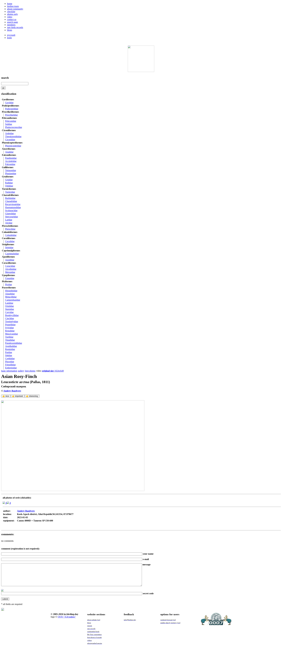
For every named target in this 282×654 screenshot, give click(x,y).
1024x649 (53, 371)
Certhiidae (10, 358)
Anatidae (9, 152)
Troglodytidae (11, 321)
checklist (11, 11)
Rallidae (9, 182)
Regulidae (10, 330)
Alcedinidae (10, 269)
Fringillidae (10, 364)
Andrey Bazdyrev (12, 391)
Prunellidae (10, 324)
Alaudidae (10, 293)
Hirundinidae (11, 290)
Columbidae (10, 235)
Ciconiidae (10, 139)
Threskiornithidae (13, 136)
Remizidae (10, 349)
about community (15, 9)
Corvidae (9, 312)
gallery (21, 371)
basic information (9, 371)
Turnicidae (10, 192)
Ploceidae (9, 361)
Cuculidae (10, 241)
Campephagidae (12, 300)
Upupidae (9, 278)
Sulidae (8, 124)
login (9, 37)
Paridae (8, 352)
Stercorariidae (11, 216)
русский (11, 35)
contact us (11, 19)
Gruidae (9, 179)
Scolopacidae (11, 210)
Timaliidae (10, 340)
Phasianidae (10, 173)
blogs (9, 30)
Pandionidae (11, 158)
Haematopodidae (13, 207)
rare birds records (15, 27)
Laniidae (9, 303)
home (9, 3)
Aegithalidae (11, 346)
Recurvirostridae (12, 204)
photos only (12, 14)
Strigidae (9, 247)
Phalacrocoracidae (13, 127)
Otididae (9, 186)
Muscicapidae (11, 334)
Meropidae (10, 272)
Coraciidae (10, 266)
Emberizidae (11, 367)
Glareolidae (10, 213)
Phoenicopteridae (13, 145)
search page (12, 22)
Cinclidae (9, 318)
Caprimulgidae (12, 253)
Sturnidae (9, 309)
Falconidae (10, 164)
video (9, 17)
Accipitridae (10, 161)
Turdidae (9, 337)
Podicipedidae (11, 108)
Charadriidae (11, 201)
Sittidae (8, 355)
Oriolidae (9, 306)
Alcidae (8, 223)
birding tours (13, 6)
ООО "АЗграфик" (67, 617)
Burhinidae (10, 198)
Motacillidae (11, 297)
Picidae (8, 284)
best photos (30, 371)
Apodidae (9, 260)
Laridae (8, 219)
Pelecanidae (10, 121)
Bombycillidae (12, 315)
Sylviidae (9, 327)
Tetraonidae (10, 170)
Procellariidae (11, 115)
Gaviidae (9, 102)
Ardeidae (9, 133)
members (11, 24)
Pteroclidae (10, 229)
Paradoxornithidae (13, 343)
